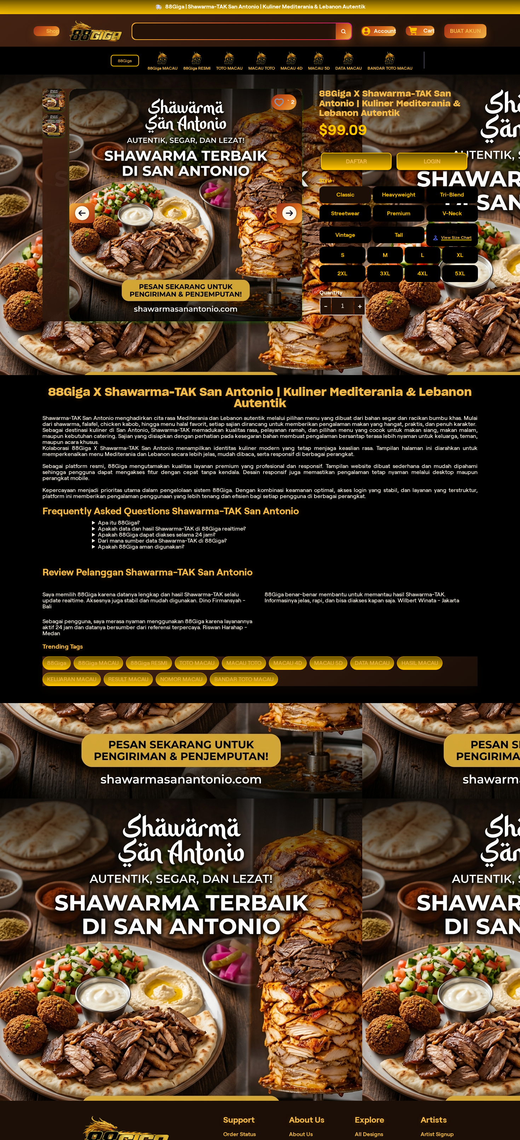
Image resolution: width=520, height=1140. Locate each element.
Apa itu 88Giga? (119, 523)
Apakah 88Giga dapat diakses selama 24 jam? (156, 535)
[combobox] (234, 31)
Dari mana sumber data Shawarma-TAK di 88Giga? (162, 541)
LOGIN (432, 161)
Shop (52, 31)
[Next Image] (289, 213)
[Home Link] (95, 31)
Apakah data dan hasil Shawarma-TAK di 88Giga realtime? (172, 529)
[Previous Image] (82, 213)
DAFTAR (356, 161)
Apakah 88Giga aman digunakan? (141, 547)
